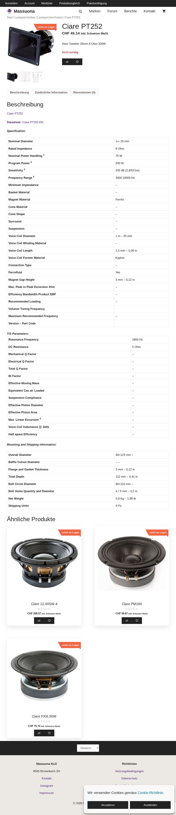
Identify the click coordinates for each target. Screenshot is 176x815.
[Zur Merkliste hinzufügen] (77, 61)
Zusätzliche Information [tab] (51, 92)
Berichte (130, 11)
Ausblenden (150, 805)
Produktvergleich (69, 3)
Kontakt (149, 11)
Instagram (46, 785)
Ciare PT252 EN (25, 122)
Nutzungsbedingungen (129, 771)
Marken (95, 11)
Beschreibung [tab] (19, 92)
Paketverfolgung (97, 3)
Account (30, 3)
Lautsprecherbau (25, 17)
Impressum (46, 793)
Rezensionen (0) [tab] (84, 92)
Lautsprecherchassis (50, 17)
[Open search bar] (80, 11)
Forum (112, 11)
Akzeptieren (108, 805)
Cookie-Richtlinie (150, 793)
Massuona (24, 11)
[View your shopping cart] (164, 11)
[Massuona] (9, 11)
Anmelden (11, 3)
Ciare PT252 (15, 113)
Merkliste (46, 3)
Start (10, 17)
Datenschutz (129, 778)
